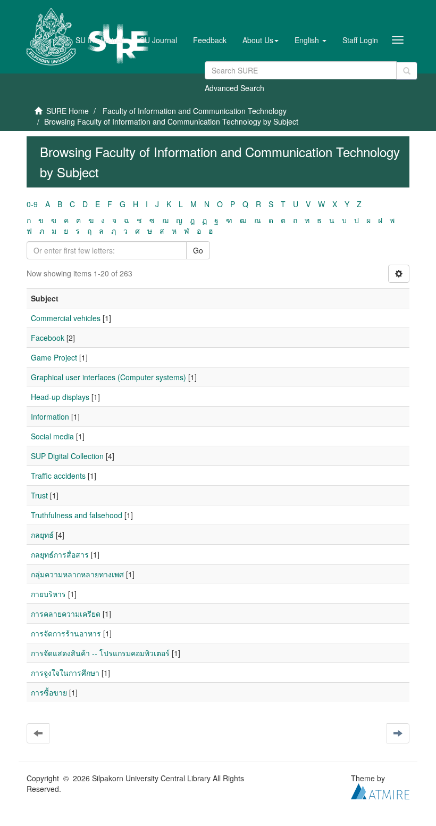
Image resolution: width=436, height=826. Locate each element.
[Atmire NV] (380, 790)
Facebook (47, 337)
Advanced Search (234, 88)
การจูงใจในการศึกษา (65, 672)
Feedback (210, 40)
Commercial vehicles (65, 318)
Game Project (54, 357)
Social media (52, 436)
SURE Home (67, 110)
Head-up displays (60, 396)
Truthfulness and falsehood (76, 515)
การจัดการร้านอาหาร (66, 633)
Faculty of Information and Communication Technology (195, 110)
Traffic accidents (58, 475)
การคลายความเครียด (65, 613)
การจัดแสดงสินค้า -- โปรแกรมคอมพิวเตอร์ (100, 653)
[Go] (406, 71)
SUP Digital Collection (67, 456)
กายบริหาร (48, 593)
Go (198, 250)
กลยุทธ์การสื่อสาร (60, 554)
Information (50, 416)
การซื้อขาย (49, 692)
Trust (39, 495)
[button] (260, 40)
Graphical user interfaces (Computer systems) (108, 377)
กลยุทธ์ (42, 534)
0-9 (32, 204)
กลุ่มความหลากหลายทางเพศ (77, 574)
